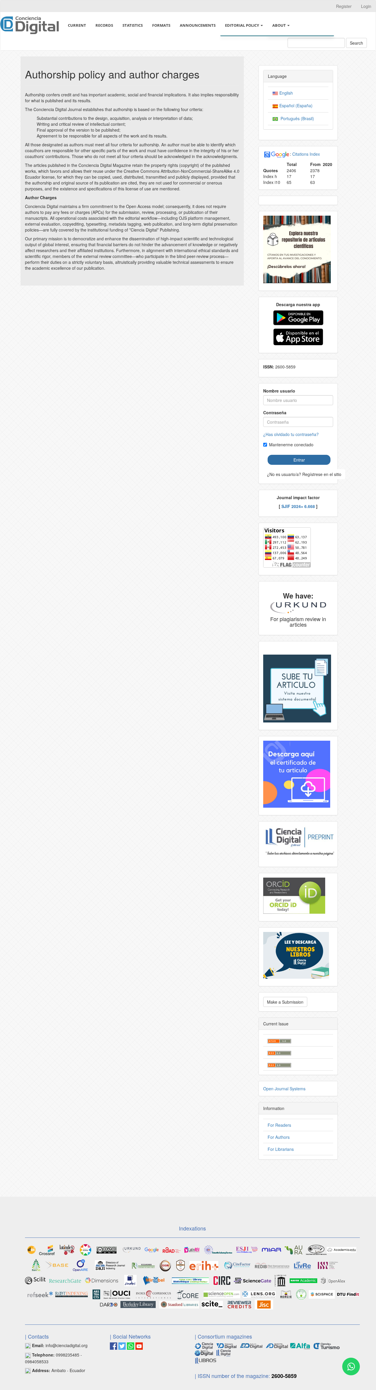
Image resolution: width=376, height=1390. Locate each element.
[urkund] (298, 607)
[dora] (85, 1249)
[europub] (36, 1265)
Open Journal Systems (284, 1088)
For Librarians (281, 1149)
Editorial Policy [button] (242, 25)
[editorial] (223, 1352)
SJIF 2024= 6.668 (298, 506)
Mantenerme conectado (291, 444)
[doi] (31, 1249)
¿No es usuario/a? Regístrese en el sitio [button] (304, 474)
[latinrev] (191, 1249)
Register (344, 6)
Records (104, 25)
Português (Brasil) (296, 118)
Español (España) (295, 105)
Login (366, 6)
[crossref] (47, 1249)
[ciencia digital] (204, 1345)
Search (356, 43)
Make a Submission (285, 1002)
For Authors (279, 1137)
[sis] (218, 1249)
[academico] (151, 1249)
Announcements (198, 25)
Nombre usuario (279, 391)
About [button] (279, 25)
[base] (56, 1265)
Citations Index (306, 154)
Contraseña (274, 412)
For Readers (279, 1125)
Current (77, 25)
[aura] (293, 1249)
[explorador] (251, 1345)
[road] (172, 1249)
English (285, 93)
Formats (161, 25)
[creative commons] (106, 1249)
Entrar (299, 460)
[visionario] (226, 1345)
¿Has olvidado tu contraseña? (291, 434)
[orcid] (294, 895)
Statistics (132, 25)
